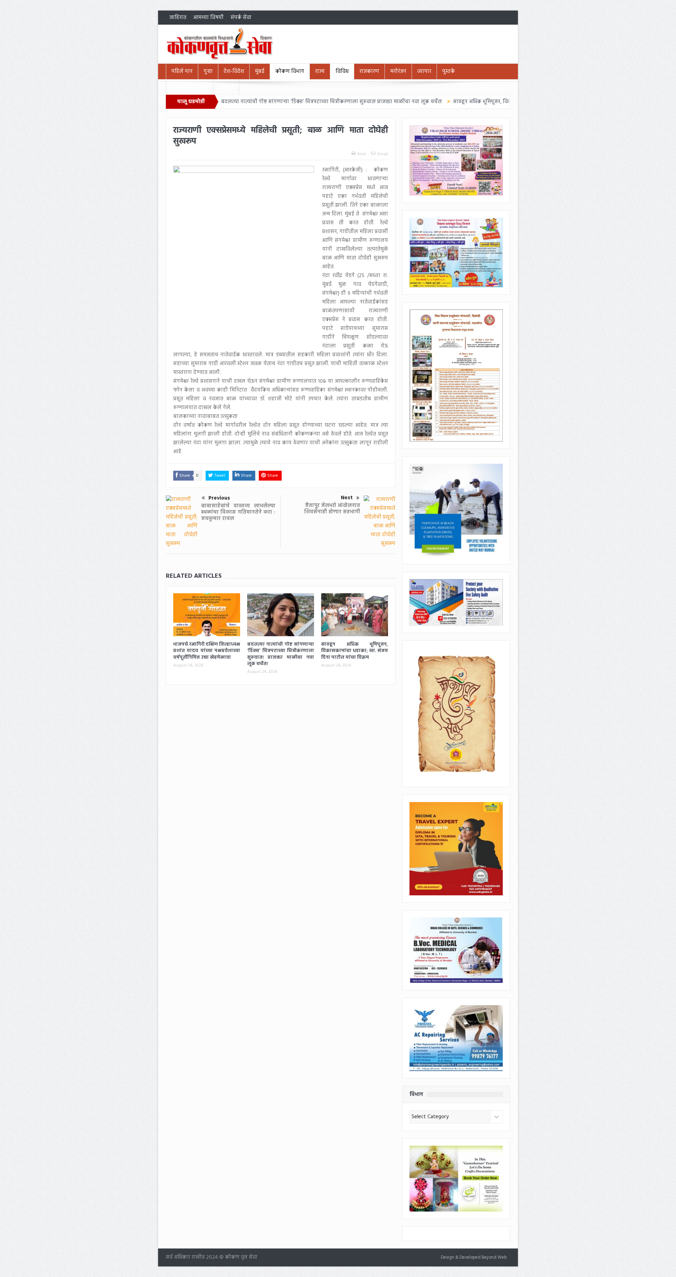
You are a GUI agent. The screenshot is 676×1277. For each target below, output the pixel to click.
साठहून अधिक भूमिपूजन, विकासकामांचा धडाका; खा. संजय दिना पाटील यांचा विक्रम (482, 102)
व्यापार (424, 71)
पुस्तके (448, 71)
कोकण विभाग (289, 71)
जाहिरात (177, 17)
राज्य (320, 71)
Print (361, 154)
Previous (219, 498)
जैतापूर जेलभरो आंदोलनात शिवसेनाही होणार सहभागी (332, 508)
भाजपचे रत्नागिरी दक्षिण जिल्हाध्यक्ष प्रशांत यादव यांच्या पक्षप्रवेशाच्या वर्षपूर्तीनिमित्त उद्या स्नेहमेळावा (206, 650)
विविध (342, 71)
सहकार (226, 87)
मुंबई (259, 71)
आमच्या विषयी (208, 17)
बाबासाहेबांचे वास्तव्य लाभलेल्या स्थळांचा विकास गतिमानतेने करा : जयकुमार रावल (238, 512)
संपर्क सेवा (241, 17)
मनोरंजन (398, 71)
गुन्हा (208, 71)
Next (347, 498)
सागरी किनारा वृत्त (189, 87)
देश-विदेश (234, 71)
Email (382, 154)
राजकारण (369, 71)
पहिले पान (182, 71)
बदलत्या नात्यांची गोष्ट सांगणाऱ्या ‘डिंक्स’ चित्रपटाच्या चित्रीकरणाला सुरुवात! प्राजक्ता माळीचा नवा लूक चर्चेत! (276, 102)
